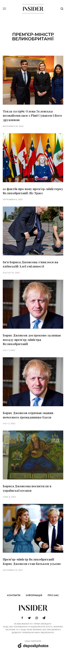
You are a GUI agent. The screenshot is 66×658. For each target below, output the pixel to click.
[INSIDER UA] (33, 8)
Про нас (53, 595)
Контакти (13, 595)
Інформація (34, 595)
